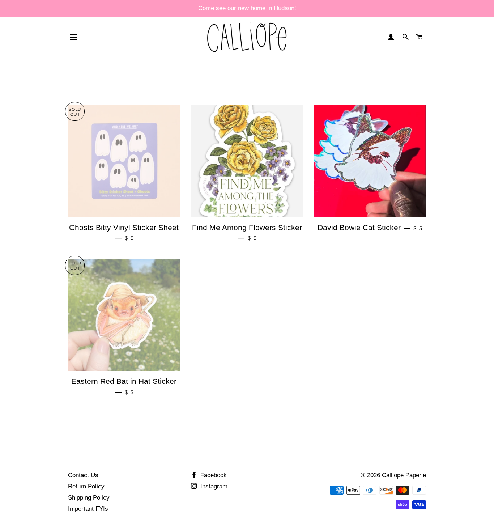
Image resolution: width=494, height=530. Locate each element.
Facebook (213, 475)
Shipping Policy (89, 497)
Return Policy (86, 486)
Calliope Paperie (404, 475)
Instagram (213, 486)
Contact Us (83, 475)
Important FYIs (88, 508)
